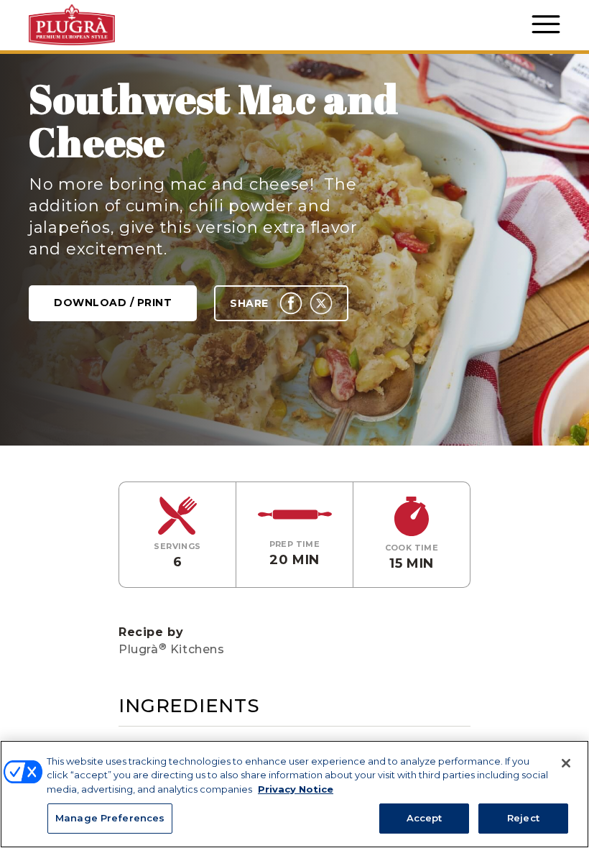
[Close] (566, 763)
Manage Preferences (109, 818)
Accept (424, 818)
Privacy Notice (295, 789)
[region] (294, 794)
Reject (523, 818)
